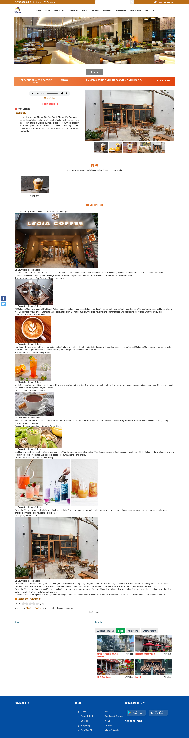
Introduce (109, 725)
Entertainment (149, 630)
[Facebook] (3, 298)
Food (120, 630)
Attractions (60, 10)
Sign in (170, 2)
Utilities (95, 10)
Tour (84, 10)
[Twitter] (3, 304)
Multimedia (121, 10)
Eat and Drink (87, 716)
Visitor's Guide (112, 730)
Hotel (83, 711)
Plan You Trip (87, 730)
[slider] (30, 603)
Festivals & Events (114, 716)
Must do (84, 720)
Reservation (163, 80)
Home (38, 10)
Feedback (107, 10)
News (47, 10)
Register (38, 608)
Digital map (135, 10)
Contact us (150, 10)
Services (74, 10)
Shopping (85, 725)
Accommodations (105, 630)
